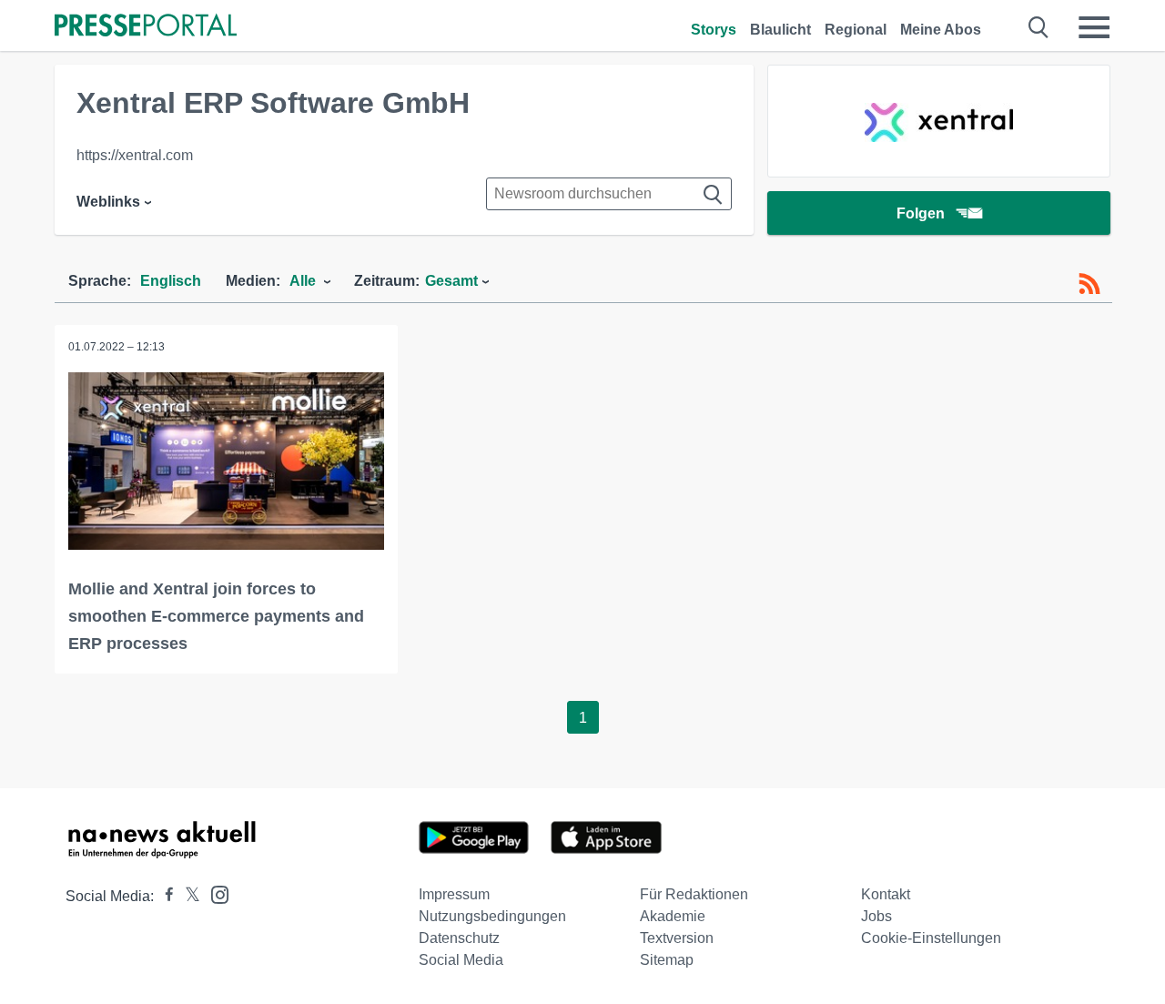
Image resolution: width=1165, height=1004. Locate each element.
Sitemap (667, 960)
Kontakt (885, 894)
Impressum (454, 894)
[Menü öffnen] (1094, 27)
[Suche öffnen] (1039, 27)
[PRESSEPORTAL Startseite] (146, 27)
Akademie (672, 916)
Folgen (921, 213)
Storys (713, 29)
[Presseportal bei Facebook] (164, 896)
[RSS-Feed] (1089, 284)
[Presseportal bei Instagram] (214, 893)
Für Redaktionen (694, 894)
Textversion (677, 938)
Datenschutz (459, 938)
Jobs (876, 916)
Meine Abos (940, 29)
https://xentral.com (134, 155)
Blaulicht (780, 29)
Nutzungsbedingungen (492, 916)
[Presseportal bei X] (187, 896)
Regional (855, 29)
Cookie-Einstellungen (931, 938)
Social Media (461, 960)
